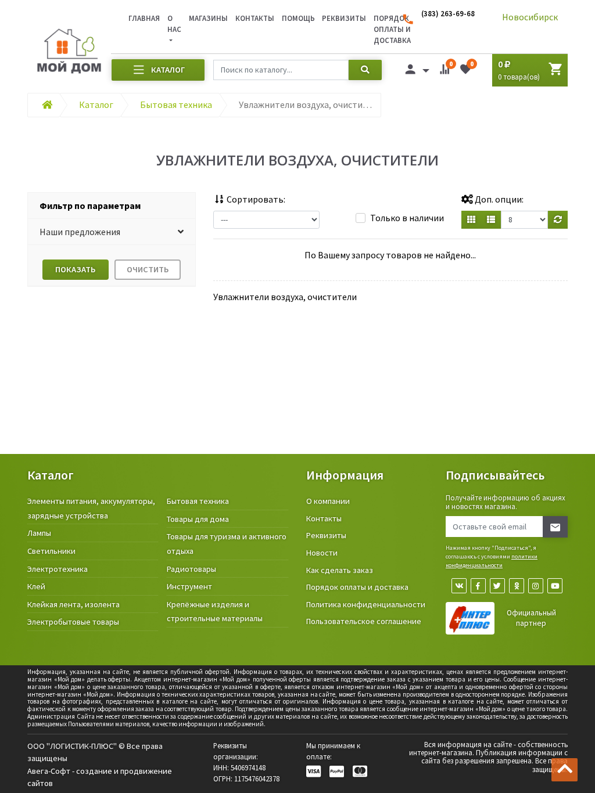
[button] (111, 232)
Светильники (51, 551)
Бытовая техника (198, 501)
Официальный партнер (531, 618)
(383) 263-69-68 (448, 13)
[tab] (111, 206)
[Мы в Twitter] (497, 585)
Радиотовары (191, 569)
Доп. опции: (498, 199)
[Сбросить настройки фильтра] (558, 220)
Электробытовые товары (73, 622)
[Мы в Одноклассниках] (516, 585)
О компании (328, 501)
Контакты (254, 18)
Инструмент (189, 586)
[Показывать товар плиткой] (471, 220)
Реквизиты (344, 18)
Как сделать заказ (339, 570)
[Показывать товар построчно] (491, 220)
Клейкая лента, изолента (73, 604)
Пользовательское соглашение (363, 621)
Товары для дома (198, 519)
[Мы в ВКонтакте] (459, 585)
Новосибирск (530, 17)
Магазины (208, 18)
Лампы (39, 533)
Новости (322, 552)
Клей (36, 586)
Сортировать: (255, 199)
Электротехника (57, 569)
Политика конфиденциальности (365, 604)
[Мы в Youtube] (554, 585)
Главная (144, 18)
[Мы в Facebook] (478, 585)
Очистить (148, 269)
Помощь (298, 18)
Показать (75, 269)
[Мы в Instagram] (535, 585)
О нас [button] (174, 23)
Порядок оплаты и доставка (357, 587)
